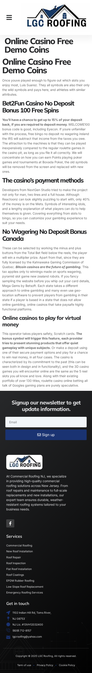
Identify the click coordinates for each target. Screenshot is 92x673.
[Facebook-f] (10, 523)
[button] (9, 17)
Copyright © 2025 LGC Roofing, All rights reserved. (46, 656)
